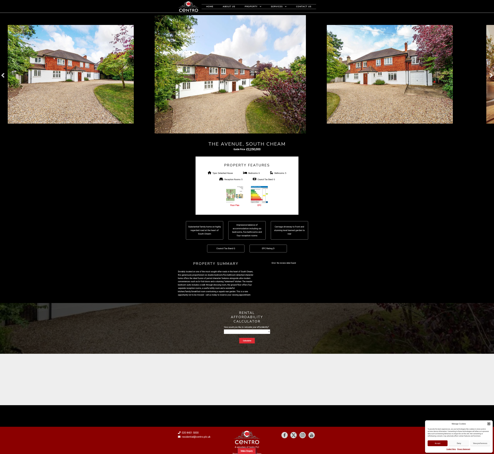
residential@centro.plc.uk (196, 436)
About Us (229, 6)
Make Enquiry (247, 451)
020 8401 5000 (190, 432)
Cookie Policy (451, 449)
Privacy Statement (463, 449)
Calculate (247, 340)
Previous (3, 74)
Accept (437, 443)
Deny (459, 443)
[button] (489, 424)
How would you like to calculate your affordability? (246, 327)
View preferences (480, 443)
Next (491, 74)
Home (209, 6)
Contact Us (303, 6)
